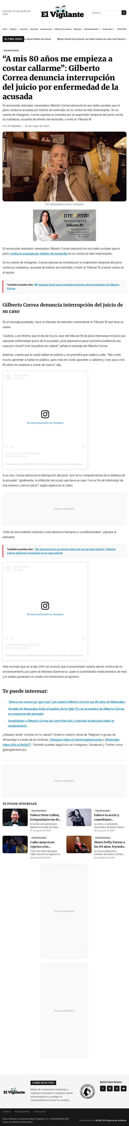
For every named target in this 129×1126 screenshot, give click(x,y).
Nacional (34, 29)
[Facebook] (103, 1088)
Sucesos (24, 29)
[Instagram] (110, 1088)
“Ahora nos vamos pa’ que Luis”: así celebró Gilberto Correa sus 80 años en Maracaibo (66, 702)
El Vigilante (14, 126)
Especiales (107, 29)
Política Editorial (22, 1111)
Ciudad (13, 29)
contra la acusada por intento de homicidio (38, 253)
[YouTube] (123, 1088)
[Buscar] (123, 12)
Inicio (5, 29)
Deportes (78, 29)
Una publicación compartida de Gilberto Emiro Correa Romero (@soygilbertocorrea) (48, 464)
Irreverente (121, 29)
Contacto (7, 1111)
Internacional (46, 29)
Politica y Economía (62, 29)
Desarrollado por (102, 1120)
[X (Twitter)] (117, 1088)
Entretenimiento (91, 29)
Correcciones (39, 1111)
